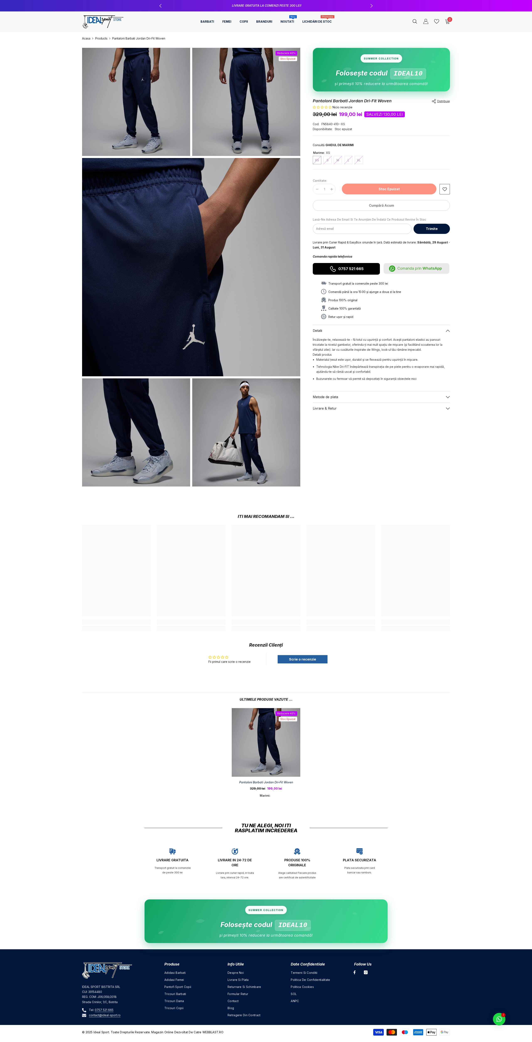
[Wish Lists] (436, 21)
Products (101, 38)
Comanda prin (419, 268)
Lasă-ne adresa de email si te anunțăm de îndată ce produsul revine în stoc (369, 219)
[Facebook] (354, 972)
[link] (445, 189)
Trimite (432, 229)
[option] (266, 5)
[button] (322, 107)
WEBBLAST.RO (212, 1032)
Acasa (86, 38)
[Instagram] (366, 972)
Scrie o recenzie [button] (302, 659)
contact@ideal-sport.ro (105, 1015)
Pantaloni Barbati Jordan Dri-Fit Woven (266, 782)
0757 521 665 (351, 269)
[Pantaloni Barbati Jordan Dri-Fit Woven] (266, 742)
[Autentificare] (425, 21)
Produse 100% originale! (266, 5)
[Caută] (414, 21)
